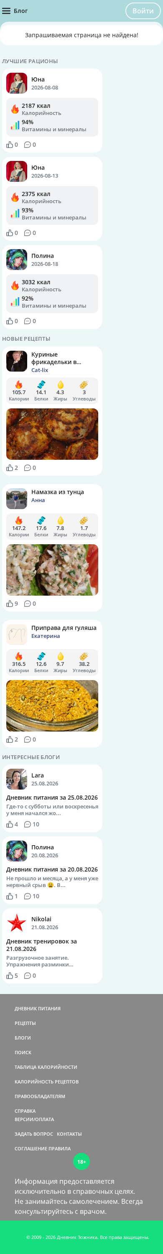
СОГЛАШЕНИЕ (31, 1148)
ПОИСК (23, 1052)
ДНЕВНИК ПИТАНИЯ (38, 1008)
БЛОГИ (23, 1038)
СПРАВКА (25, 1111)
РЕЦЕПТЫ (25, 1023)
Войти (143, 10)
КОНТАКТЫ (69, 1134)
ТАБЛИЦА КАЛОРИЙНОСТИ (46, 1067)
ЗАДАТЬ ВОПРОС (34, 1134)
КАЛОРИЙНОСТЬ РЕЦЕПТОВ (47, 1081)
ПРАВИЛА (59, 1148)
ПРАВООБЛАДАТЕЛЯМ (40, 1096)
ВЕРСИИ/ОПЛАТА (34, 1119)
